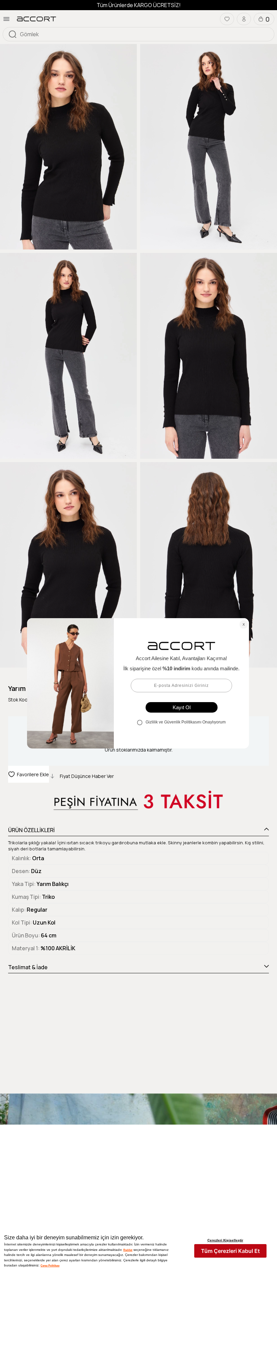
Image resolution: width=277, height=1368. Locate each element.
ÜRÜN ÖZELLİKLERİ (31, 830)
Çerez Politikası (50, 1265)
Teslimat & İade (28, 967)
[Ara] (12, 34)
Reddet (127, 1250)
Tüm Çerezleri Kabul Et (230, 1250)
